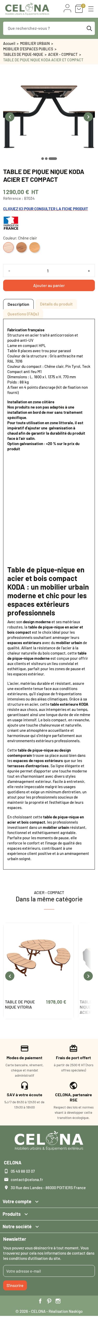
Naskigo (76, 1311)
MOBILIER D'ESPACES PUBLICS (28, 49)
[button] (42, 158)
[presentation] (9, 116)
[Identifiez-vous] (67, 8)
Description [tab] (18, 304)
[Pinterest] (49, 1301)
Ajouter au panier (49, 285)
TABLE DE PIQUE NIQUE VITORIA (20, 1004)
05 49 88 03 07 (23, 1171)
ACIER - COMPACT (63, 54)
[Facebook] (40, 1301)
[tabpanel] (49, 594)
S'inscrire (15, 1285)
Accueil (9, 43)
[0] (79, 9)
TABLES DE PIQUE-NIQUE (23, 54)
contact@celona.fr (27, 1179)
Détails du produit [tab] (56, 303)
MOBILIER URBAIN (35, 43)
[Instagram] (58, 1301)
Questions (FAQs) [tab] (23, 313)
